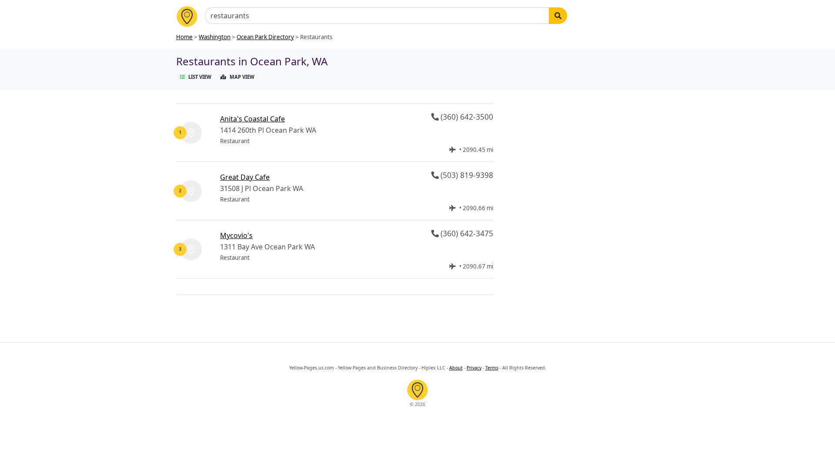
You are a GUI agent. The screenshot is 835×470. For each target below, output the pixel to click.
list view (199, 77)
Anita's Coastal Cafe (252, 119)
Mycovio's (236, 235)
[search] (558, 15)
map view (242, 77)
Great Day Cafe (245, 177)
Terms (491, 368)
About (456, 368)
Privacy (474, 368)
